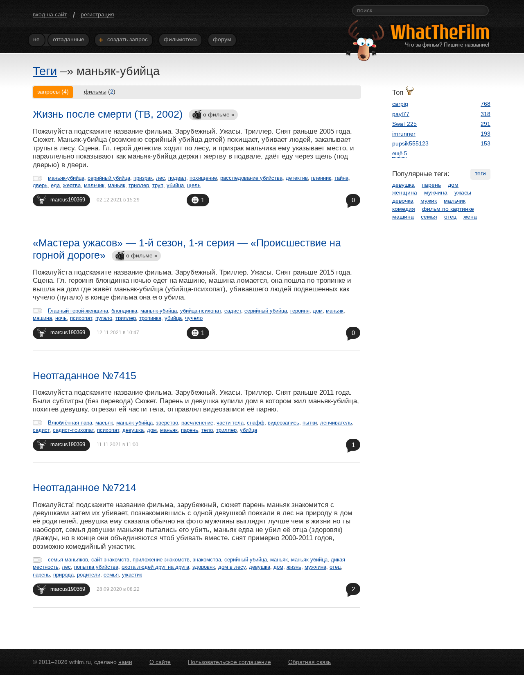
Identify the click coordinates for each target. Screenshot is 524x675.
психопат (81, 318)
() (99, 91)
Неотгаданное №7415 (84, 375)
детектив (297, 178)
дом (318, 311)
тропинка (150, 318)
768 (485, 104)
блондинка (124, 311)
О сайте (160, 662)
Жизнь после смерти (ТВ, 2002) (108, 114)
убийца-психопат (200, 311)
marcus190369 (67, 200)
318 (485, 114)
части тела (230, 423)
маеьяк (104, 423)
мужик (428, 200)
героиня (299, 311)
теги (480, 173)
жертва (72, 185)
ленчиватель (336, 423)
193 (485, 133)
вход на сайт (50, 14)
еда (55, 185)
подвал (177, 178)
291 (485, 124)
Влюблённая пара (70, 423)
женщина (404, 192)
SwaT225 (404, 124)
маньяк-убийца (66, 178)
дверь (40, 185)
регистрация (97, 14)
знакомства (207, 560)
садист (232, 311)
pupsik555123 (410, 143)
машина (42, 318)
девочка (402, 200)
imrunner (404, 133)
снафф (255, 423)
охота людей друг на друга (155, 567)
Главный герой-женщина (78, 311)
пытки (310, 423)
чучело (194, 318)
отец (335, 567)
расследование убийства (251, 178)
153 (485, 143)
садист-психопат (73, 430)
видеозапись (283, 423)
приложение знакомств (161, 560)
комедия (403, 209)
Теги (45, 71)
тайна (341, 178)
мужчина (315, 567)
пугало (103, 318)
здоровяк (203, 567)
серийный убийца (109, 178)
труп (157, 185)
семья (111, 575)
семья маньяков (68, 560)
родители (88, 575)
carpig (400, 104)
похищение (203, 178)
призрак (143, 178)
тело (207, 430)
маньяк (116, 185)
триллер (139, 185)
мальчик (94, 185)
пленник (321, 178)
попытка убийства (96, 567)
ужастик (132, 575)
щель (194, 185)
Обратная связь (309, 662)
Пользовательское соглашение (229, 662)
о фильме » (219, 114)
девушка (133, 430)
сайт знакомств (110, 560)
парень (189, 430)
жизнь (294, 567)
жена (470, 216)
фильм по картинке (448, 209)
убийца (175, 185)
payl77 (400, 114)
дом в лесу (232, 567)
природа (63, 575)
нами (125, 662)
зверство (167, 423)
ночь (61, 318)
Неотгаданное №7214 (84, 487)
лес (160, 178)
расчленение (197, 423)
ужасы (462, 192)
